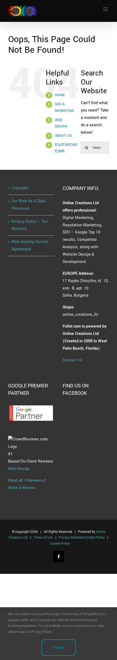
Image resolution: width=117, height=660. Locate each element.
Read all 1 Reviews (25, 480)
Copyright (19, 188)
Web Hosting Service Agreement (30, 245)
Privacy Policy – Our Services (29, 225)
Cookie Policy (60, 543)
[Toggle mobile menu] (106, 9)
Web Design (18, 469)
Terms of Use (43, 537)
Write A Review (21, 488)
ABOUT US (63, 135)
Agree (58, 647)
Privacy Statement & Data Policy (82, 537)
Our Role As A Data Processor (28, 204)
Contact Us (72, 360)
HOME (60, 95)
